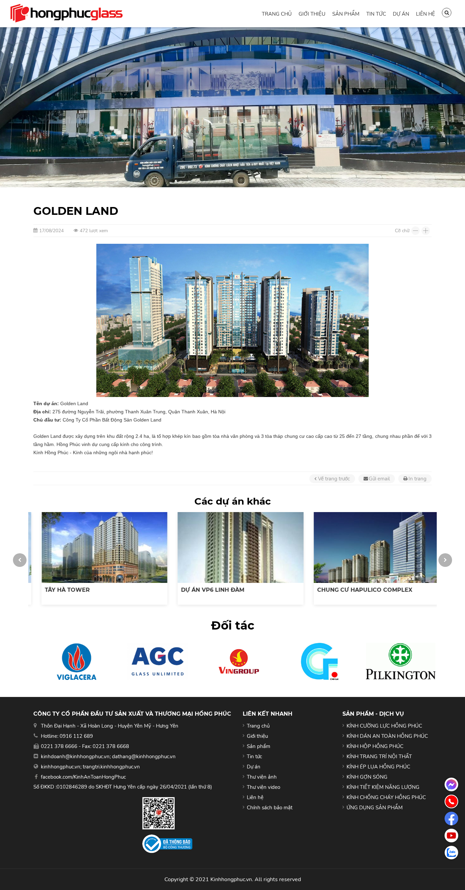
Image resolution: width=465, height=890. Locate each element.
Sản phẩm (345, 14)
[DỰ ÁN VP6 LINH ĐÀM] (232, 547)
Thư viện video (263, 787)
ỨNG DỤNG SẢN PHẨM (375, 807)
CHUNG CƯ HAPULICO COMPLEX (356, 590)
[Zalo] (451, 852)
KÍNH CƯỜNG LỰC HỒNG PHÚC (384, 725)
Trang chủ (277, 14)
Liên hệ (425, 14)
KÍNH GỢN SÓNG (367, 777)
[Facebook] (451, 818)
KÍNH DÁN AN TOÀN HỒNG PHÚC (387, 736)
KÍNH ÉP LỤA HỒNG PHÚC (378, 766)
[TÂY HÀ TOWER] (96, 547)
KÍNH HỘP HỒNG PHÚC (375, 746)
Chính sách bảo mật (269, 807)
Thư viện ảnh (262, 777)
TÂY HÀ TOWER (59, 590)
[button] (20, 560)
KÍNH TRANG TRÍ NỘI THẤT (379, 756)
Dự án (401, 14)
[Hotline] (451, 801)
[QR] (167, 813)
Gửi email (379, 478)
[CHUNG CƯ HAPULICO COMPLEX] (369, 547)
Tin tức (376, 14)
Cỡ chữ (402, 230)
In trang (417, 478)
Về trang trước (334, 478)
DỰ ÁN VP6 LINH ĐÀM (204, 590)
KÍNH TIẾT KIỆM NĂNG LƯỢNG (383, 787)
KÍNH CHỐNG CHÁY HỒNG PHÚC (386, 797)
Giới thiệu (312, 14)
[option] (96, 558)
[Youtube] (451, 835)
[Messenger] (451, 784)
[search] (446, 12)
